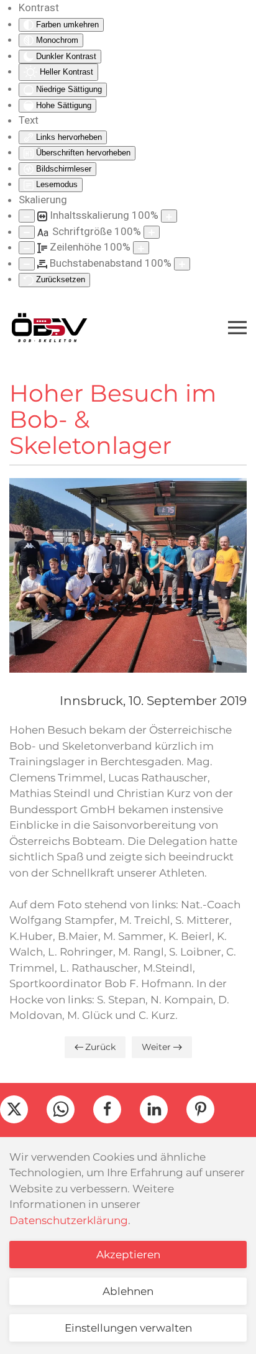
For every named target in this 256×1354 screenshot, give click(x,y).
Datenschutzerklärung (68, 1220)
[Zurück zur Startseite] (49, 328)
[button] (237, 328)
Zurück (100, 1046)
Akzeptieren (128, 1254)
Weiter (156, 1046)
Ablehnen (128, 1291)
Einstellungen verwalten (128, 1328)
